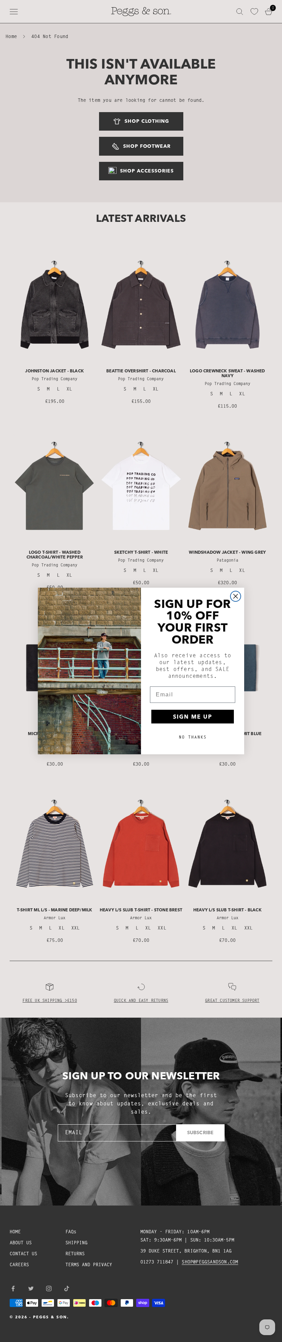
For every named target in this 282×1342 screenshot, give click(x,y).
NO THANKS (193, 737)
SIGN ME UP (192, 716)
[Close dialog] (235, 596)
